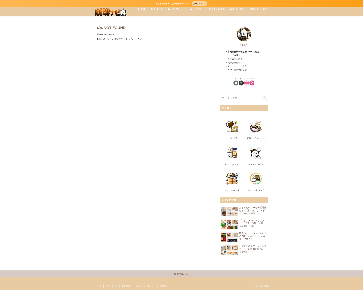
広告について (199, 3)
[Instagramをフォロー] (246, 83)
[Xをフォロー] (241, 83)
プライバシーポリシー (146, 286)
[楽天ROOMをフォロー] (251, 83)
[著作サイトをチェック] (235, 83)
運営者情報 (127, 286)
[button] (264, 97)
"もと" (243, 45)
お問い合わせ (112, 286)
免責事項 (164, 286)
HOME (99, 286)
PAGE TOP (182, 274)
